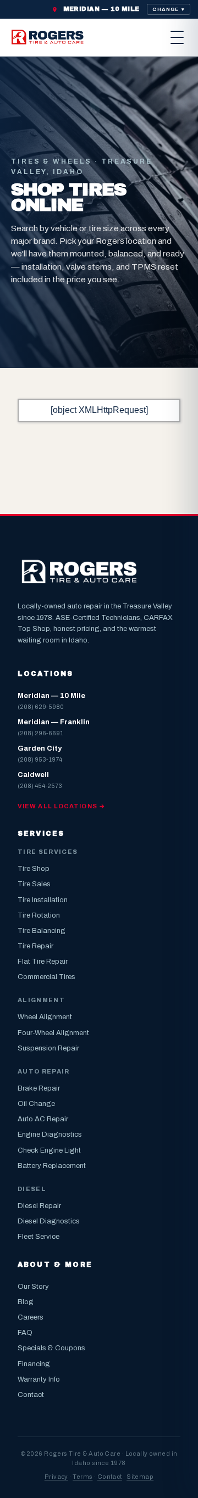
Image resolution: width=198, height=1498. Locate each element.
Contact (31, 1395)
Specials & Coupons (51, 1348)
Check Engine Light (49, 1150)
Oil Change (36, 1104)
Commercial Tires (46, 977)
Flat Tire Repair (43, 961)
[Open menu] (177, 37)
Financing (34, 1364)
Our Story (33, 1286)
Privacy (56, 1476)
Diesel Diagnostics (49, 1221)
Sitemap (140, 1476)
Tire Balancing (41, 931)
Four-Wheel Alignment (53, 1033)
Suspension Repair (48, 1048)
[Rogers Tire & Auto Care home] (48, 37)
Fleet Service (38, 1236)
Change (168, 9)
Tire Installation (43, 900)
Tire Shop (34, 869)
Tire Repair (35, 946)
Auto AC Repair (43, 1119)
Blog (26, 1302)
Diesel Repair (39, 1206)
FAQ (25, 1333)
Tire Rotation (39, 915)
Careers (30, 1317)
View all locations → (62, 806)
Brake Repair (39, 1088)
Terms (82, 1476)
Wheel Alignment (45, 1017)
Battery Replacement (52, 1166)
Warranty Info (39, 1379)
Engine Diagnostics (50, 1134)
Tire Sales (34, 884)
